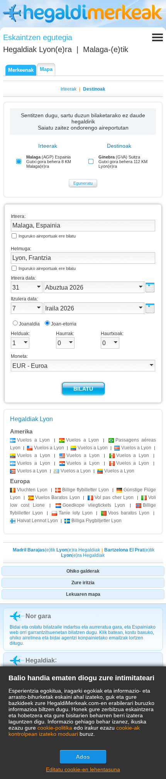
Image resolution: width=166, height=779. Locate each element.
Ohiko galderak (83, 571)
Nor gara (38, 616)
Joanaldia (29, 324)
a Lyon (33, 440)
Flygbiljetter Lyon (96, 520)
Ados (83, 757)
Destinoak (94, 89)
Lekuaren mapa (83, 594)
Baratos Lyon (57, 497)
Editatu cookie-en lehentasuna (83, 769)
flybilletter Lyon (85, 489)
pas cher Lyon (114, 497)
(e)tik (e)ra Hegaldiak (56, 550)
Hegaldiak (40, 660)
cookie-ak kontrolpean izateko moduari (74, 731)
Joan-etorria (63, 324)
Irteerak (68, 89)
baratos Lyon (128, 513)
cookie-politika (54, 728)
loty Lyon (76, 513)
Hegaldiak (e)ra (37, 49)
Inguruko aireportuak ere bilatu (47, 236)
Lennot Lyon (37, 520)
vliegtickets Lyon (94, 505)
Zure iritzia (83, 582)
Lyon (32, 489)
